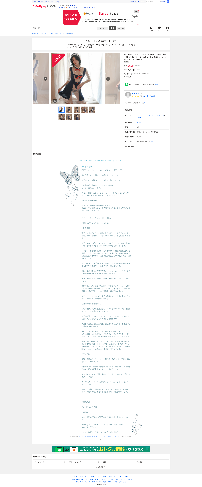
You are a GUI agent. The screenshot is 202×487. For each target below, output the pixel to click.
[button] (146, 146)
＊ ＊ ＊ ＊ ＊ (136, 93)
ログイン (62, 7)
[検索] (168, 1)
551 (144, 96)
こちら (146, 103)
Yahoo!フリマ (94, 476)
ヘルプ (143, 1)
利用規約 (102, 479)
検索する (112, 28)
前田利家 (163, 1)
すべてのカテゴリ (102, 28)
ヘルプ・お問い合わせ (120, 482)
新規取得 (73, 5)
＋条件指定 (121, 28)
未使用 (139, 122)
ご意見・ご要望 (107, 482)
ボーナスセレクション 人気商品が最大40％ (81, 7)
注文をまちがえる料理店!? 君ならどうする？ (48, 2)
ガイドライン (128, 479)
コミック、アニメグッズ (51, 33)
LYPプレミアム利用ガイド (114, 479)
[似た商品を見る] (55, 101)
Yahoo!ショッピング (109, 476)
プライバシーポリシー (76, 479)
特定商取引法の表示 (81, 482)
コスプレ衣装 (64, 33)
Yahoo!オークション (80, 476)
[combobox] (64, 28)
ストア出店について (95, 482)
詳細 (156, 84)
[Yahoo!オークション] (45, 5)
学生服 (71, 33)
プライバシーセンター (91, 479)
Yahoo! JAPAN (134, 1)
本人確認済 (152, 96)
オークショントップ (37, 33)
